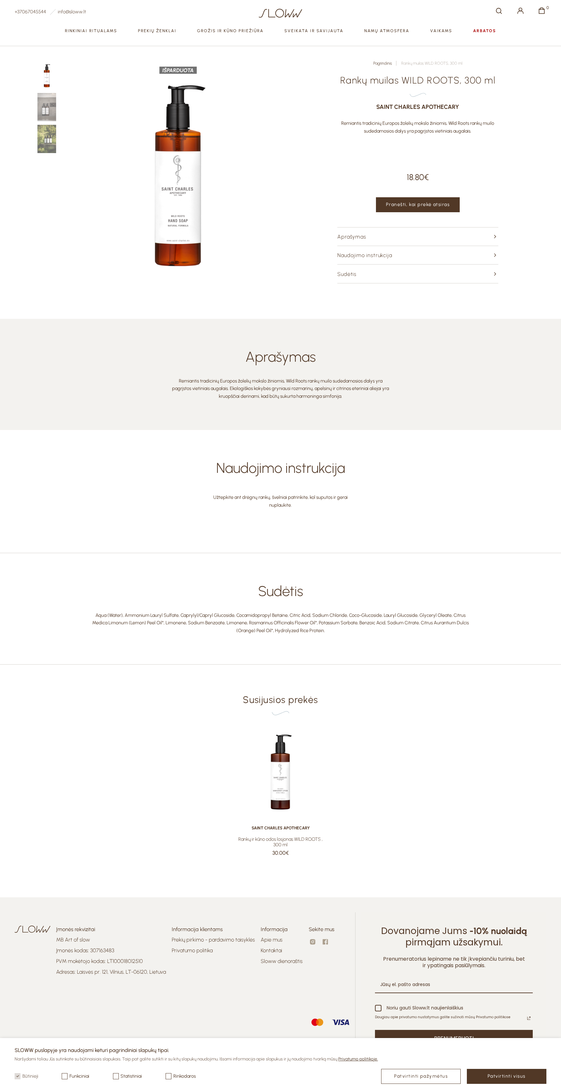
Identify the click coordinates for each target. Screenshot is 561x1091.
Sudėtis (346, 274)
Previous (85, 172)
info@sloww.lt (72, 12)
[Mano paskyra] (520, 10)
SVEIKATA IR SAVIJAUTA (313, 30)
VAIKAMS (441, 30)
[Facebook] (325, 942)
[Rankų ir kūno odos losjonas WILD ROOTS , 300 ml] (280, 770)
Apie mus (271, 939)
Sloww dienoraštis (282, 961)
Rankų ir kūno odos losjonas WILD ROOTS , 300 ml (280, 842)
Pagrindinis (382, 63)
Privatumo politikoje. (358, 1058)
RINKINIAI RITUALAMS (91, 30)
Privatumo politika (192, 950)
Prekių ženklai (157, 30)
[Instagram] (313, 942)
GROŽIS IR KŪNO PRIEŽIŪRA (230, 30)
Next (271, 172)
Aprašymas (351, 236)
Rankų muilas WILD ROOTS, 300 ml (431, 63)
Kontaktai (271, 950)
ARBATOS (484, 30)
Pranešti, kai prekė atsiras (418, 204)
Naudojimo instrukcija (364, 255)
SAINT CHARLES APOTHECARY (417, 107)
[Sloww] (280, 13)
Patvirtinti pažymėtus (421, 1076)
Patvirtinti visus (507, 1076)
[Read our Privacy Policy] (529, 1018)
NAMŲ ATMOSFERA (387, 30)
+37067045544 (30, 12)
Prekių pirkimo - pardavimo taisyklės (213, 939)
